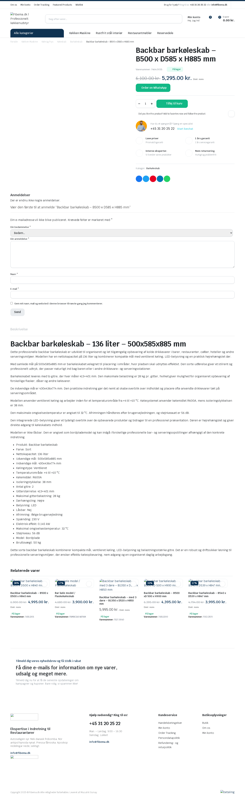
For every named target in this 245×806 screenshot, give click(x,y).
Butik (205, 722)
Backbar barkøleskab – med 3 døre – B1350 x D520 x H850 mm (117, 600)
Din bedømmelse (20, 227)
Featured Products (62, 4)
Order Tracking (42, 4)
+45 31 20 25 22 (198, 4)
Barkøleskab (76, 41)
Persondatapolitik (169, 738)
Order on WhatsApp (154, 87)
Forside (14, 41)
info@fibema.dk (219, 4)
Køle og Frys (47, 41)
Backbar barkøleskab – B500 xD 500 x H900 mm (162, 594)
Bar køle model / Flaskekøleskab (65, 594)
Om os (13, 4)
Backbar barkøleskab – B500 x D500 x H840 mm (29, 594)
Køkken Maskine (80, 33)
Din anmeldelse (19, 238)
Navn (14, 274)
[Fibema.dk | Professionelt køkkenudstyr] (25, 18)
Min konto (25, 4)
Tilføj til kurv (174, 103)
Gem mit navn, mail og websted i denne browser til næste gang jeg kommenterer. (58, 303)
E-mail (14, 288)
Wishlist (79, 4)
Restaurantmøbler (140, 33)
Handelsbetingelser (170, 722)
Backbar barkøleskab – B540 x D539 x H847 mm (207, 594)
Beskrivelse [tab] (19, 329)
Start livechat (185, 128)
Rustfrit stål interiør (109, 33)
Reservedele (165, 33)
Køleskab (61, 41)
